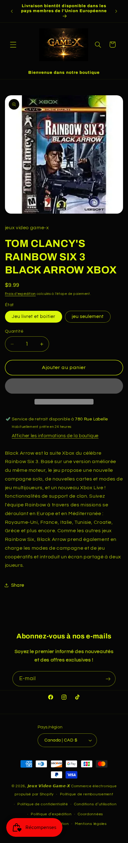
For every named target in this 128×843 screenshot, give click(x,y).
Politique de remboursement (86, 794)
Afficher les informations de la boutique (55, 435)
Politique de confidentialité (42, 804)
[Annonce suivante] (116, 11)
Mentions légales (91, 824)
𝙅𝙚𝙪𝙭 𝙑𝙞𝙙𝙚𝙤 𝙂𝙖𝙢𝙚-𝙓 (49, 786)
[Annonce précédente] (12, 11)
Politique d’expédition (51, 814)
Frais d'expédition (20, 294)
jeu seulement (88, 316)
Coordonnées (90, 814)
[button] (13, 44)
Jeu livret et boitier (33, 316)
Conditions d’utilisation (95, 804)
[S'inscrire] (108, 678)
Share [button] (17, 585)
